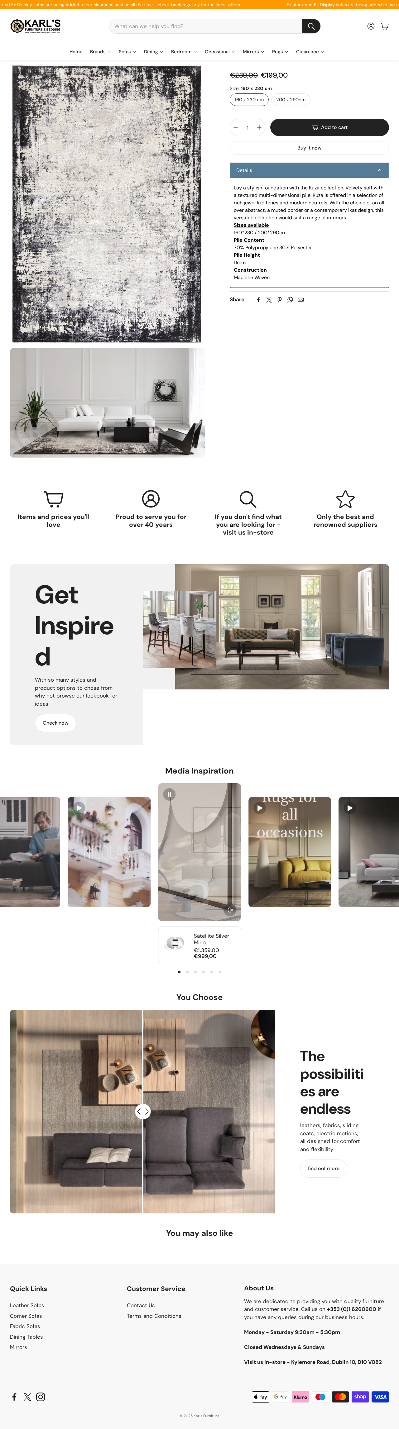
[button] (214, 26)
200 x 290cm (290, 99)
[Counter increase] (259, 127)
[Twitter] (269, 299)
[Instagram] (40, 1397)
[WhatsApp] (290, 299)
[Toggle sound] (230, 910)
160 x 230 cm (249, 99)
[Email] (301, 299)
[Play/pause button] (79, 808)
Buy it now (309, 148)
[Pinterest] (279, 299)
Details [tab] (244, 170)
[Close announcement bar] (392, 4)
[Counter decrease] (235, 127)
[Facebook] (258, 299)
